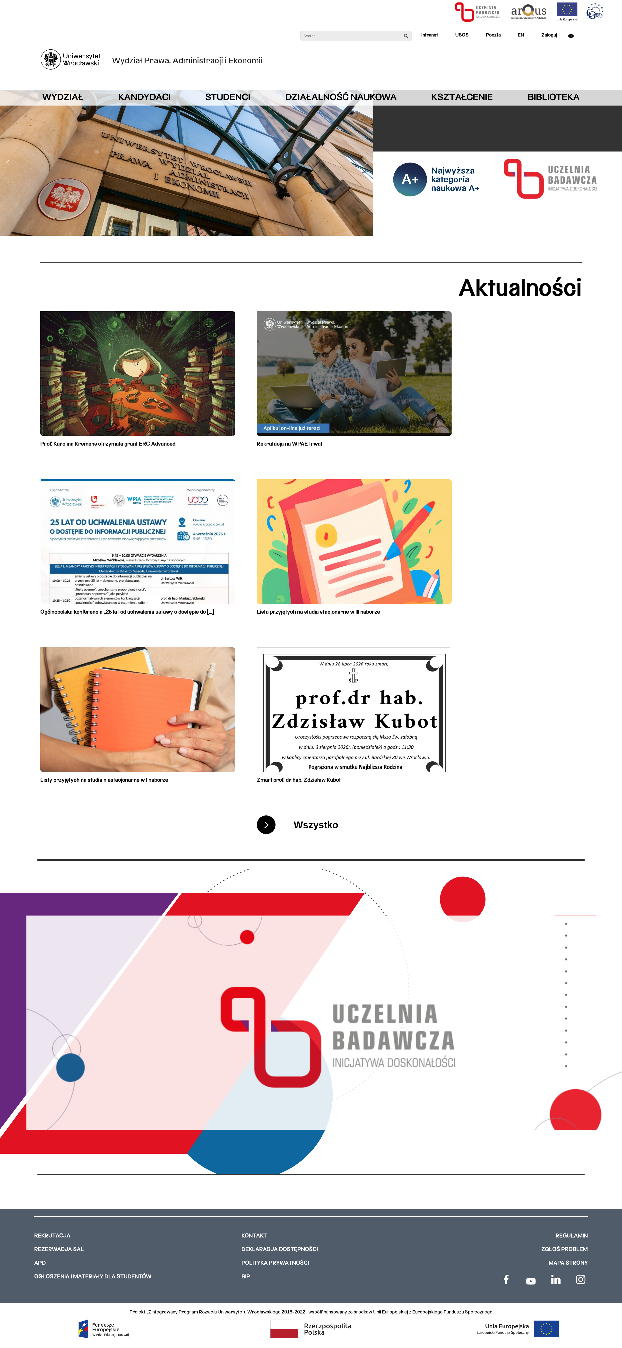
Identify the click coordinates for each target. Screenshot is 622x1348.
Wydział (62, 97)
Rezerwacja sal (59, 1249)
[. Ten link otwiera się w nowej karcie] (506, 1279)
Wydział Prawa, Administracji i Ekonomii (187, 61)
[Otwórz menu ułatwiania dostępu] (573, 36)
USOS (462, 35)
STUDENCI (227, 97)
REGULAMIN (572, 1236)
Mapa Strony (568, 1263)
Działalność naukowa (341, 97)
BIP (246, 1277)
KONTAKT (254, 1236)
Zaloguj (549, 35)
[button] (7, 163)
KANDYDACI (144, 97)
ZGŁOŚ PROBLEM (564, 1249)
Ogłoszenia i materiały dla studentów (92, 1277)
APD (40, 1263)
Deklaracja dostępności (280, 1249)
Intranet (429, 35)
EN (521, 35)
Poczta (493, 35)
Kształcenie (462, 97)
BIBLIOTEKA (554, 97)
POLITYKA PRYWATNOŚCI (275, 1263)
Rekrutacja (52, 1236)
